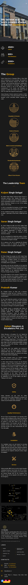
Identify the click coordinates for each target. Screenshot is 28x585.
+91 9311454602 (12, 567)
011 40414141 (12, 563)
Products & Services (20, 549)
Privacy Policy (21, 554)
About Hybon (6, 551)
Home (4, 548)
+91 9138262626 (11, 565)
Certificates (20, 552)
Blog (4, 556)
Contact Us (6, 553)
